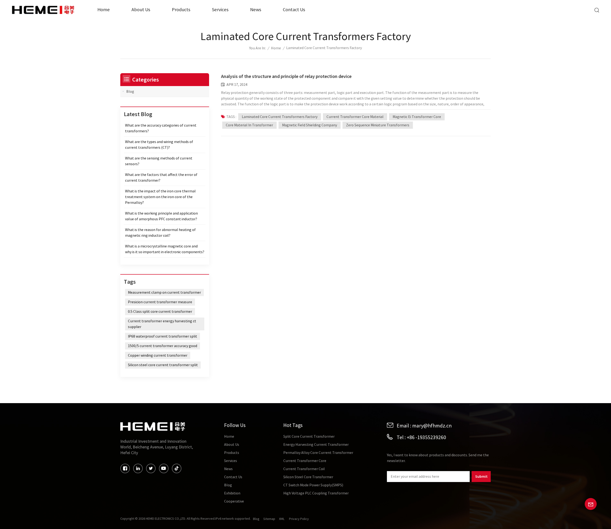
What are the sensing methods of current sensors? (158, 161)
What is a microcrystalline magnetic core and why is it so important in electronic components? (164, 249)
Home (103, 10)
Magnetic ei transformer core (417, 116)
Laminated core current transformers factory (279, 116)
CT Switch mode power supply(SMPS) (313, 485)
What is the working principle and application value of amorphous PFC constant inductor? (161, 216)
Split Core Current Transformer (309, 436)
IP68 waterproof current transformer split (162, 336)
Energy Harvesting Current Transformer (316, 444)
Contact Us (294, 10)
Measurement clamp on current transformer (164, 292)
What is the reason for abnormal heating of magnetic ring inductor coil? (160, 232)
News (255, 10)
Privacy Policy (299, 519)
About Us (141, 10)
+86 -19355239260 (426, 437)
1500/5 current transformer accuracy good (162, 346)
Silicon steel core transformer (308, 477)
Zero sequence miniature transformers (377, 125)
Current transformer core (304, 460)
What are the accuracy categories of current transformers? (160, 128)
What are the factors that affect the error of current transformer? (161, 177)
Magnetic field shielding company (309, 125)
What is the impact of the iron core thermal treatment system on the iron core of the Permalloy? (160, 197)
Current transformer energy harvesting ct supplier (162, 324)
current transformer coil (304, 469)
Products (181, 10)
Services (220, 10)
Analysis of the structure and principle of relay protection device (286, 76)
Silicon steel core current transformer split (163, 365)
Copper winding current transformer (157, 355)
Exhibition (232, 493)
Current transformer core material (355, 116)
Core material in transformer (249, 125)
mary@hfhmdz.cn (432, 425)
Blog (130, 91)
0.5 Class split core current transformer (160, 311)
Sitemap (269, 519)
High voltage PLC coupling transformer (316, 493)
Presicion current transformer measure (160, 302)
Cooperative (234, 501)
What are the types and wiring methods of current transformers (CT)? (159, 144)
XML (281, 519)
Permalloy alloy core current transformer (318, 452)
